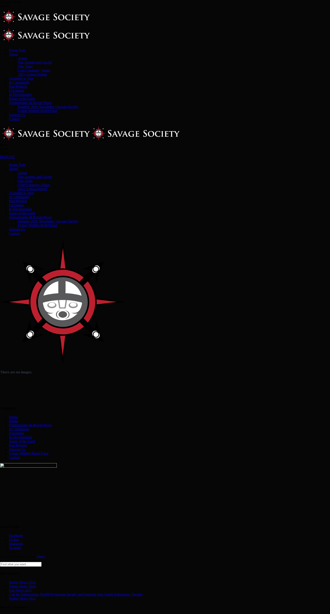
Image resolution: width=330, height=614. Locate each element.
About (13, 54)
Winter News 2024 (22, 586)
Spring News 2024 (22, 582)
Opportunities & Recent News (30, 103)
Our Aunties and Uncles (35, 62)
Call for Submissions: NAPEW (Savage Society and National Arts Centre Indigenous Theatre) (76, 594)
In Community (19, 82)
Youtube (15, 548)
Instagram (16, 544)
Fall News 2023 (20, 590)
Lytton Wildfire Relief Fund (37, 111)
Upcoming (16, 90)
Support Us (17, 115)
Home (13, 417)
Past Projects (18, 86)
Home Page (17, 50)
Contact (14, 119)
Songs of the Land (22, 99)
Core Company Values (34, 70)
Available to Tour (21, 78)
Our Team (25, 66)
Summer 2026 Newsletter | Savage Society (48, 107)
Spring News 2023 (22, 598)
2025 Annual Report (32, 74)
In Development (20, 95)
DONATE (7, 157)
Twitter (14, 539)
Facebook (16, 535)
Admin (41, 556)
